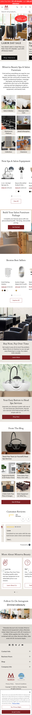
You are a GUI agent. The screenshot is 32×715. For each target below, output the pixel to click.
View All (16, 201)
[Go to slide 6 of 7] (18, 295)
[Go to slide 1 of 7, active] (11, 295)
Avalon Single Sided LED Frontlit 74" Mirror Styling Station (21, 283)
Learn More (16, 357)
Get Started (16, 227)
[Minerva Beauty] (6, 7)
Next (28, 571)
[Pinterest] (16, 645)
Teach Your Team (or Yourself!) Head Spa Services (15, 457)
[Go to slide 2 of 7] (13, 295)
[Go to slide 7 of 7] (20, 295)
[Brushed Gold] (16, 290)
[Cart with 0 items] (30, 7)
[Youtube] (22, 645)
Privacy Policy (10, 684)
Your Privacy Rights (16, 707)
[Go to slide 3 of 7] (14, 295)
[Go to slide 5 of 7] (17, 295)
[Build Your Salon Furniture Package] (16, 231)
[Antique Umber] (2, 290)
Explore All (16, 300)
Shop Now (16, 417)
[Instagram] (13, 645)
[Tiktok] (19, 645)
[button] (23, 519)
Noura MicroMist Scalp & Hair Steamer (20, 184)
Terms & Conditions (20, 684)
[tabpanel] (11, 573)
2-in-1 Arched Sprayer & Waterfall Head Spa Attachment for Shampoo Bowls (6, 184)
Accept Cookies (16, 712)
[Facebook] (9, 645)
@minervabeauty (16, 604)
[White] (16, 191)
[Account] (26, 7)
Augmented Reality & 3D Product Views (8, 476)
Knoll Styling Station (5, 283)
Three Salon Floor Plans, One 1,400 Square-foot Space (23, 476)
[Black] (19, 191)
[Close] (30, 692)
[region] (16, 702)
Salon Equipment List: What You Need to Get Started (22, 495)
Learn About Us (12, 585)
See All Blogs (16, 502)
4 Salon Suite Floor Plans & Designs (8, 495)
